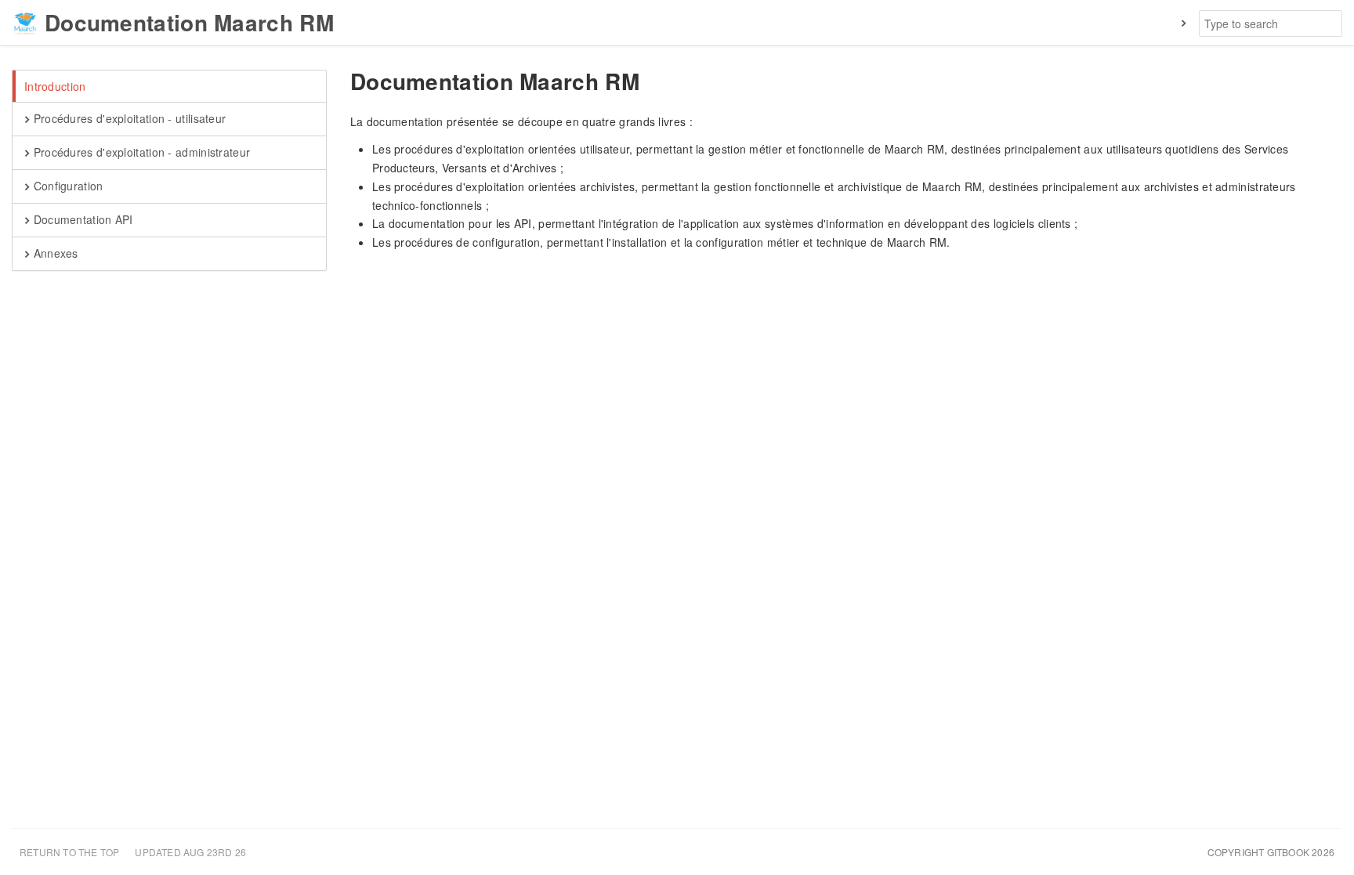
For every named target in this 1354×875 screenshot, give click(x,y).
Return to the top (69, 852)
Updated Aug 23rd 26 (190, 852)
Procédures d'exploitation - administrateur (140, 152)
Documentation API (81, 219)
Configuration (66, 185)
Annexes (54, 253)
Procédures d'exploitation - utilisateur (128, 118)
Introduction (55, 86)
